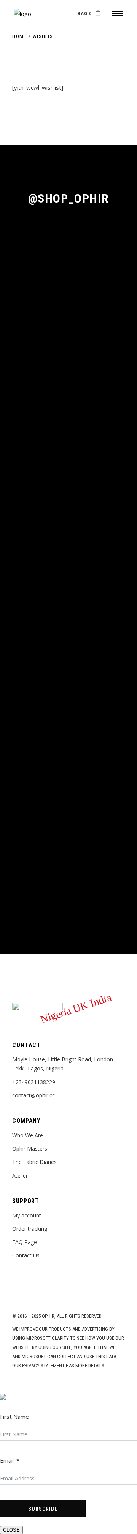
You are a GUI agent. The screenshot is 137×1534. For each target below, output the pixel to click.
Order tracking (29, 1228)
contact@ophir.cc (33, 1095)
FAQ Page (24, 1242)
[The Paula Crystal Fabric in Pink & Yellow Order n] (68, 525)
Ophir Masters (29, 1148)
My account (26, 1215)
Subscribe (42, 1509)
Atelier (20, 1175)
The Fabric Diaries (34, 1161)
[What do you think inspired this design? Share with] (68, 855)
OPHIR (48, 1316)
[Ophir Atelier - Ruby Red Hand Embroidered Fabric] (68, 430)
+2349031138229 (33, 1082)
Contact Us (26, 1255)
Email (7, 1460)
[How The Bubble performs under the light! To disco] (68, 592)
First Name (14, 1416)
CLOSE (11, 1530)
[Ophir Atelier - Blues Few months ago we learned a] (68, 289)
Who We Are (27, 1135)
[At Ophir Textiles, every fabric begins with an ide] (68, 724)
